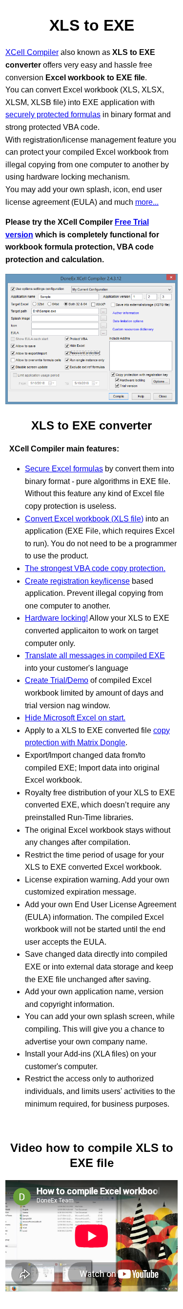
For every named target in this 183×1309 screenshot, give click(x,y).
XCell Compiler (32, 52)
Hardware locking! (56, 618)
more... (147, 202)
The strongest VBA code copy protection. (95, 568)
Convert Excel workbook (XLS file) (84, 519)
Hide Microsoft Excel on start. (75, 718)
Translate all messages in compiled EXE (95, 655)
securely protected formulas (53, 114)
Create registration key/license (77, 581)
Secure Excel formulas (64, 469)
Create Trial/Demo (56, 680)
